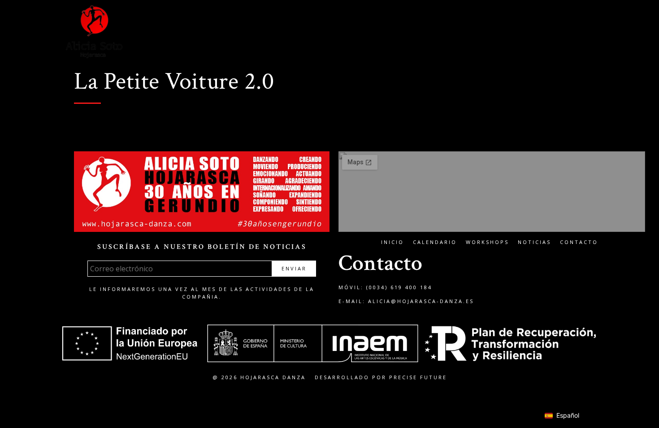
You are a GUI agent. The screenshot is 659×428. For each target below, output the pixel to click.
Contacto (579, 242)
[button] (584, 33)
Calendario (435, 242)
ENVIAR (294, 268)
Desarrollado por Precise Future (381, 377)
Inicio (392, 242)
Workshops (487, 242)
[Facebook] (497, 33)
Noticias (534, 242)
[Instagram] (515, 33)
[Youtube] (552, 33)
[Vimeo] (534, 33)
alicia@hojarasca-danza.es (421, 301)
